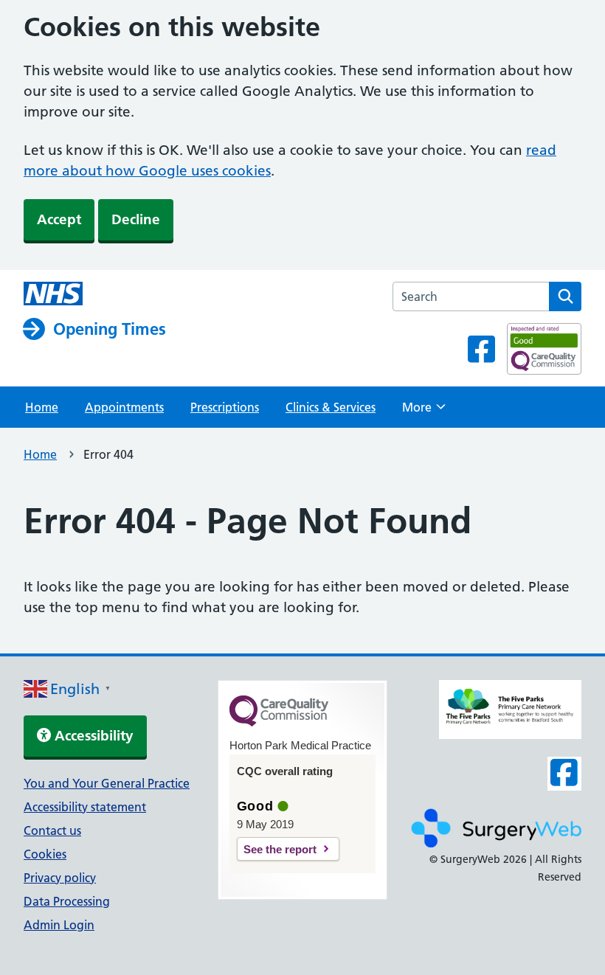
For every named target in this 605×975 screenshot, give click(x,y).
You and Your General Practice (107, 783)
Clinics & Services (331, 407)
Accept (59, 219)
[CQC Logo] (278, 723)
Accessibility (92, 735)
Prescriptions (224, 407)
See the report (280, 849)
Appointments (124, 407)
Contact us (52, 830)
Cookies (45, 854)
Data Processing (67, 901)
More (424, 411)
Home (41, 407)
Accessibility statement (85, 806)
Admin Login (59, 924)
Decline (135, 219)
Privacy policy (60, 877)
